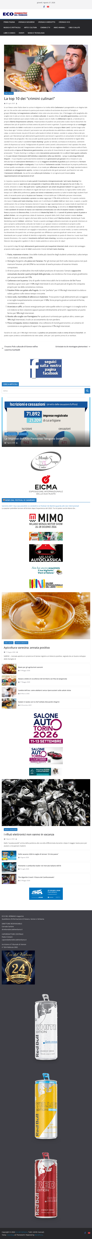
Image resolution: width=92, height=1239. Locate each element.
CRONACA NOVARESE (26, 22)
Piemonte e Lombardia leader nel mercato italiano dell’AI (39, 866)
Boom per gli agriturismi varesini (30, 667)
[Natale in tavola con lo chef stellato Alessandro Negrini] (9, 703)
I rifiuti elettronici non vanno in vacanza (29, 438)
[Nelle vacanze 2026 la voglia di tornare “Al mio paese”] (9, 856)
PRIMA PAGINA (9, 22)
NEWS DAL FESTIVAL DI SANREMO (20, 500)
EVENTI (21, 33)
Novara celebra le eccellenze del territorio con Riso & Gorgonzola (42, 679)
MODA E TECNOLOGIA (36, 33)
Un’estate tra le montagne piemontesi (71, 346)
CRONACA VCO (64, 22)
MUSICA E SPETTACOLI (12, 27)
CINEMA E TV (45, 27)
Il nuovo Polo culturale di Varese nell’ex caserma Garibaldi (21, 348)
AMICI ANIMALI (59, 27)
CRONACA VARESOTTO (46, 22)
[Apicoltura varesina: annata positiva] (46, 615)
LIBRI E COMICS (9, 33)
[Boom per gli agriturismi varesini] (9, 669)
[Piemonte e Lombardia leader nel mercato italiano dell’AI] (9, 867)
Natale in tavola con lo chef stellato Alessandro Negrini (38, 702)
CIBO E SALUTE (74, 27)
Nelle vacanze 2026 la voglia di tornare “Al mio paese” (38, 854)
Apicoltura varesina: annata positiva (27, 647)
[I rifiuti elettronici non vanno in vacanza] (46, 398)
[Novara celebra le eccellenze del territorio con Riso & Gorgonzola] (9, 680)
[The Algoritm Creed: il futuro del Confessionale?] (9, 879)
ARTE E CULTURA (30, 27)
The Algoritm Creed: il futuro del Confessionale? (36, 877)
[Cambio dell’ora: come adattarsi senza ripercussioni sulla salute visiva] (9, 692)
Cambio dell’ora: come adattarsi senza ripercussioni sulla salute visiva (44, 690)
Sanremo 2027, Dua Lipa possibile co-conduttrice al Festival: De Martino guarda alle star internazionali (40, 506)
